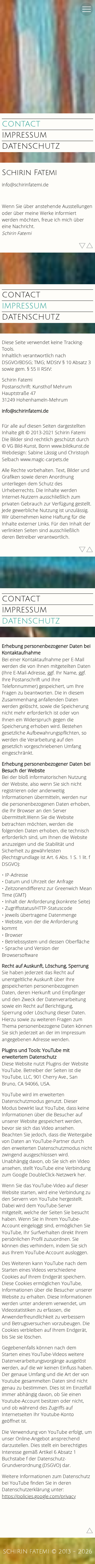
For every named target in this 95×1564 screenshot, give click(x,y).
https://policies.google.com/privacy (39, 1496)
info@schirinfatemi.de (25, 184)
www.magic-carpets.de (44, 459)
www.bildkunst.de (70, 446)
